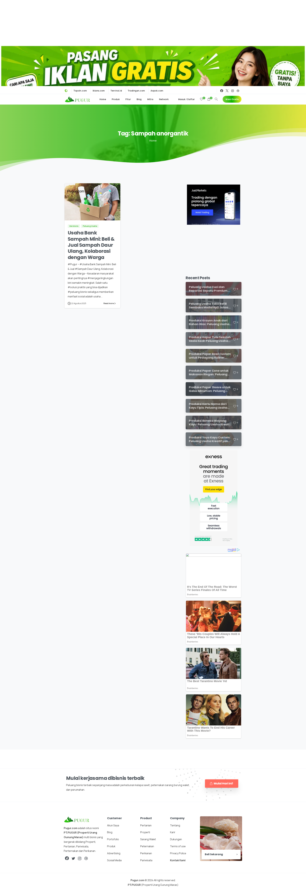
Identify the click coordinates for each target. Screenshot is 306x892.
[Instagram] (232, 90)
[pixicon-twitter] (73, 858)
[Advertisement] (153, 22)
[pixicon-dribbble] (86, 858)
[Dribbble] (238, 90)
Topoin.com (80, 90)
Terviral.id (116, 90)
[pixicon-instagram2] (79, 858)
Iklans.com (99, 90)
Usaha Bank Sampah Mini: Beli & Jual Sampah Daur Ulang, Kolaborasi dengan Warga (91, 245)
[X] (227, 90)
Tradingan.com (136, 90)
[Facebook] (221, 90)
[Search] (216, 99)
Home (153, 140)
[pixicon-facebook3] (67, 858)
